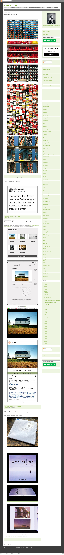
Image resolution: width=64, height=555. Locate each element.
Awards (8, 407)
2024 (44, 286)
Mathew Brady (45, 198)
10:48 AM (14, 538)
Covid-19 (44, 134)
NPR (43, 210)
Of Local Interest (11, 177)
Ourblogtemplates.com (14, 553)
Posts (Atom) (10, 544)
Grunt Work (44, 160)
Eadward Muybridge (46, 145)
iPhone (8, 177)
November (46, 294)
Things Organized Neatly (18, 177)
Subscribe (51, 54)
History (44, 167)
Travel (44, 268)
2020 (44, 319)
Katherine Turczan (45, 184)
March (45, 314)
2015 (44, 328)
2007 (44, 341)
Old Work (10, 407)
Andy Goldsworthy (45, 115)
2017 (44, 324)
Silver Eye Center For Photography (48, 251)
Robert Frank (45, 245)
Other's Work (45, 220)
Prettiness (44, 232)
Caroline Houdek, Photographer (47, 80)
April (45, 312)
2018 (44, 323)
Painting (44, 221)
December (46, 292)
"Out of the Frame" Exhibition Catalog (16, 412)
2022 (44, 289)
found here (26, 306)
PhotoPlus (44, 226)
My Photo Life (10, 6)
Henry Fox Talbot (45, 165)
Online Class (45, 218)
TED (43, 260)
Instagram (44, 171)
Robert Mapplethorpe (46, 246)
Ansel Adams (45, 120)
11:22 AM (14, 406)
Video (43, 271)
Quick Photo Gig (45, 235)
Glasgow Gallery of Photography (19, 539)
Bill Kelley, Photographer (46, 75)
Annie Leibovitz (45, 118)
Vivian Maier (44, 273)
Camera (44, 126)
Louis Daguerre (45, 193)
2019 (44, 321)
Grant (44, 159)
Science (44, 248)
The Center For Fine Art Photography (48, 263)
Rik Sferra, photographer (46, 74)
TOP (63, 553)
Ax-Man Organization (10, 14)
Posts (45, 61)
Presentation (45, 231)
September (46, 304)
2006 (44, 343)
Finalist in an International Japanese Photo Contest (19, 222)
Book (10, 539)
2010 (44, 336)
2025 (44, 284)
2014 (44, 329)
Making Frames (45, 195)
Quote (44, 237)
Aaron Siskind (45, 104)
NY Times (44, 212)
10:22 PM (14, 176)
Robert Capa (45, 243)
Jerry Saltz (44, 176)
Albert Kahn (44, 109)
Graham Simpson (45, 157)
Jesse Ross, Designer (46, 72)
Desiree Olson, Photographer (47, 77)
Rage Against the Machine (12, 182)
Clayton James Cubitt (46, 128)
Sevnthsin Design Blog (46, 69)
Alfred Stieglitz (45, 112)
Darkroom (44, 137)
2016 (44, 326)
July (45, 307)
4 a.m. (8, 539)
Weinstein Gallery (45, 276)
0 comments (19, 176)
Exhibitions (12, 539)
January (45, 317)
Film (43, 151)
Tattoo (44, 257)
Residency (44, 240)
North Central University (46, 209)
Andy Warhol (45, 117)
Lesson (44, 190)
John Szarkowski (45, 182)
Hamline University (45, 162)
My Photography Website (46, 31)
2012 (44, 333)
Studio (44, 254)
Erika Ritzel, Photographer (47, 83)
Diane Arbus (44, 140)
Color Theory (45, 129)
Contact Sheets (45, 132)
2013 (44, 331)
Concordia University (46, 131)
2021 (44, 291)
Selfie (43, 249)
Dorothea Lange (45, 142)
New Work (44, 206)
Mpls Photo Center (45, 204)
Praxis (44, 229)
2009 (44, 338)
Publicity (13, 407)
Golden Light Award (46, 156)
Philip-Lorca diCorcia (46, 223)
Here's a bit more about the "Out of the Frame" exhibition (12, 536)
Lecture (44, 187)
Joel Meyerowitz (45, 179)
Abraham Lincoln (45, 106)
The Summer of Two (46, 265)
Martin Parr (44, 196)
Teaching (44, 259)
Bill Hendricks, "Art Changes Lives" (48, 85)
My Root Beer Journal (46, 34)
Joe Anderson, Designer (46, 71)
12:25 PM (14, 216)
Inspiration (44, 170)
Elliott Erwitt (44, 146)
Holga (44, 168)
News (44, 207)
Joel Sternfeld (45, 181)
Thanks (44, 262)
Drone (44, 143)
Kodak (44, 185)
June (45, 309)
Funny (8, 217)
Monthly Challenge (45, 201)
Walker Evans (45, 274)
